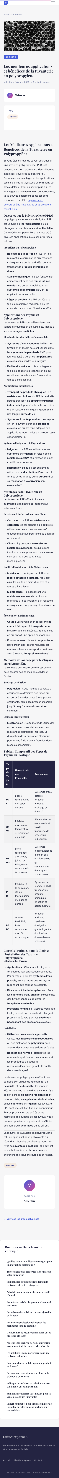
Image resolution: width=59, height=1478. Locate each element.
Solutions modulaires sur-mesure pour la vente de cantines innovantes (29, 1395)
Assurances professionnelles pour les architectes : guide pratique (26, 1324)
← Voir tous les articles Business (21, 1218)
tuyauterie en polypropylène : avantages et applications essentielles (27, 204)
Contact (38, 1460)
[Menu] (53, 2)
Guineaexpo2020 (15, 1436)
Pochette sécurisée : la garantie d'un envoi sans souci (29, 1304)
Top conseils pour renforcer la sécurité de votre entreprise (29, 1273)
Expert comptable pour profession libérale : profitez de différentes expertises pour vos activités (29, 1407)
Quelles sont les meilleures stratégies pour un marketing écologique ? (29, 1263)
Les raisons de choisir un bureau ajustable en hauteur (29, 1314)
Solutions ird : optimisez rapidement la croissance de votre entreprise (27, 1283)
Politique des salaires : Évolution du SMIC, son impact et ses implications (29, 1385)
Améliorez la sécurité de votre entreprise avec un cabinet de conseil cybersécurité (28, 1344)
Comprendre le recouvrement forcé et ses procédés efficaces (29, 1334)
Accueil (7, 14)
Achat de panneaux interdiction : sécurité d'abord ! (28, 1293)
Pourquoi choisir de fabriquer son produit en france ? (29, 1365)
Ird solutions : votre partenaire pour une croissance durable (28, 1354)
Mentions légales (22, 1460)
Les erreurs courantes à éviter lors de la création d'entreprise (28, 1375)
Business (17, 14)
